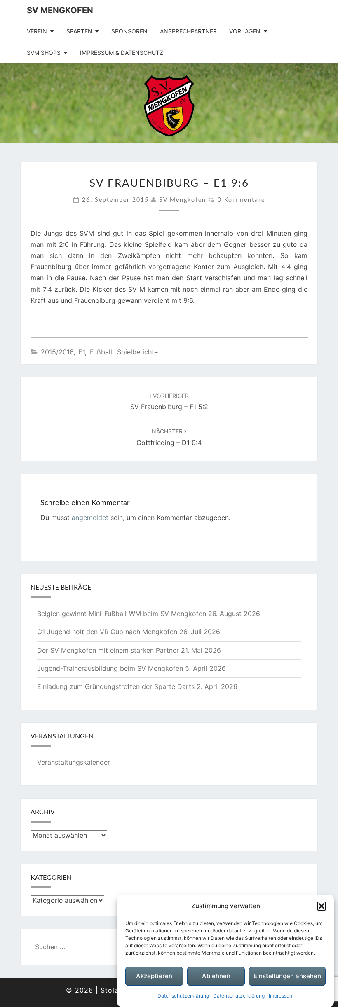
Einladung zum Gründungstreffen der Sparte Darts (116, 686)
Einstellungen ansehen (287, 976)
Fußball (101, 352)
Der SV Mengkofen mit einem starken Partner (108, 650)
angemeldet (90, 517)
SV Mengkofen (60, 10)
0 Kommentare (241, 200)
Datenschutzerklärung (183, 996)
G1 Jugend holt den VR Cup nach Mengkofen (107, 632)
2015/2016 (57, 352)
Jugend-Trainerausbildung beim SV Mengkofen (110, 668)
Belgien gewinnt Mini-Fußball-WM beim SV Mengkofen (121, 613)
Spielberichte (137, 352)
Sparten (79, 31)
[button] (321, 906)
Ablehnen (216, 976)
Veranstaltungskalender (73, 762)
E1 (81, 352)
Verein (37, 31)
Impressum (281, 996)
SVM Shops (44, 52)
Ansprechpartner (188, 31)
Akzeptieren (154, 976)
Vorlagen (245, 31)
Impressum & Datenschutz (121, 52)
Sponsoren (129, 31)
